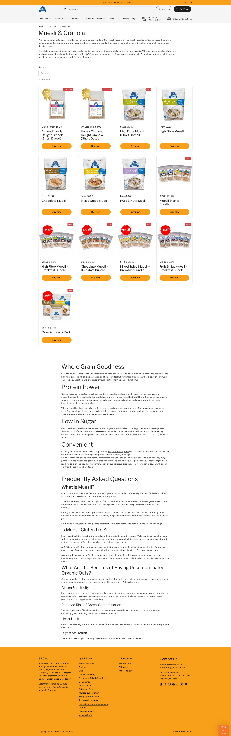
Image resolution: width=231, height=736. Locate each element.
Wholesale (124, 667)
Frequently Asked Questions (92, 678)
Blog (81, 670)
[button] (182, 9)
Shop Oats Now (86, 663)
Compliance (84, 682)
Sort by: (42, 67)
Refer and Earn (86, 689)
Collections (51, 26)
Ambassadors (85, 685)
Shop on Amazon (87, 711)
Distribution (125, 663)
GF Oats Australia (64, 731)
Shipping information (89, 696)
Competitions (85, 715)
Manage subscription (89, 693)
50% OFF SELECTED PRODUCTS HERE (115, 2)
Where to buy (125, 670)
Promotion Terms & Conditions (93, 704)
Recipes (83, 667)
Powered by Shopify (182, 731)
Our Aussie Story (87, 674)
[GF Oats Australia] (42, 9)
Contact (83, 707)
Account (166, 9)
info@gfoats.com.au (175, 667)
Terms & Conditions (88, 700)
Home (40, 26)
